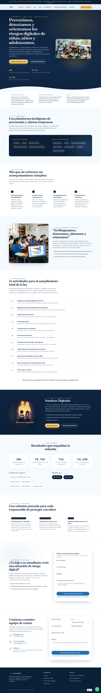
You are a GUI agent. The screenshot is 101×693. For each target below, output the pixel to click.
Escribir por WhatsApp (37, 61)
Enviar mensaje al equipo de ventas (70, 652)
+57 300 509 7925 (18, 636)
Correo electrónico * (61, 567)
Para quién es (48, 7)
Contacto (71, 7)
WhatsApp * (59, 573)
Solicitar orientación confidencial (73, 593)
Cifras (40, 7)
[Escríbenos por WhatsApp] (97, 689)
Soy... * (73, 619)
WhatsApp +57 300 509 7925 (76, 675)
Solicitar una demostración (18, 61)
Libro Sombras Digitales (50, 681)
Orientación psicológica (60, 7)
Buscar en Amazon (52, 425)
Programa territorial (48, 678)
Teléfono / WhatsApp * (76, 626)
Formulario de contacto (75, 681)
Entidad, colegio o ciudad (58, 632)
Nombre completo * (61, 560)
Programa (28, 7)
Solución (21, 7)
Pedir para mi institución (69, 425)
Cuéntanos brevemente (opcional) (65, 580)
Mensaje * (54, 639)
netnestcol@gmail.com (19, 643)
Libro (34, 7)
